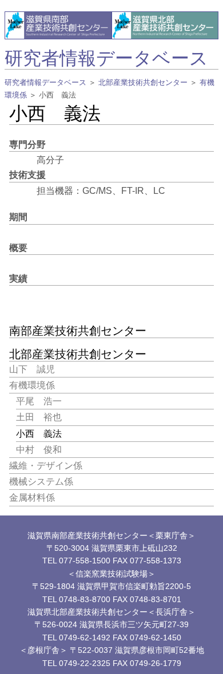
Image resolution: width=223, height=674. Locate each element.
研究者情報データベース (106, 58)
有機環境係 (32, 385)
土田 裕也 (39, 417)
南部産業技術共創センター (77, 330)
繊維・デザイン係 (45, 465)
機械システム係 (41, 481)
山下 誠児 (32, 369)
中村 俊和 (39, 449)
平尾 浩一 (39, 401)
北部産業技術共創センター (143, 82)
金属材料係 (32, 497)
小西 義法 (39, 433)
